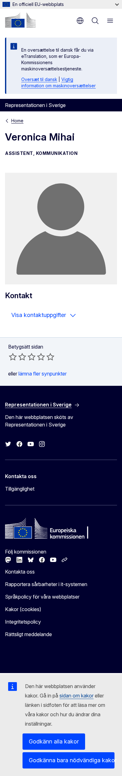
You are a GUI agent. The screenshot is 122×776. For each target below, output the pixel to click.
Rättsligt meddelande (28, 634)
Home (17, 120)
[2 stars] (17, 357)
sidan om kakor (76, 695)
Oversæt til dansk (39, 79)
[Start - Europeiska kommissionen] (20, 20)
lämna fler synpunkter (42, 373)
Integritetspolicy (23, 622)
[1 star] (13, 357)
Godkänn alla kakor (54, 741)
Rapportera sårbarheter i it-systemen (46, 584)
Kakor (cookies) (23, 609)
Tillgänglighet (19, 489)
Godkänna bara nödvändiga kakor (71, 760)
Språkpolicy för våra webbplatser (42, 597)
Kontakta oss (20, 572)
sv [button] (80, 21)
